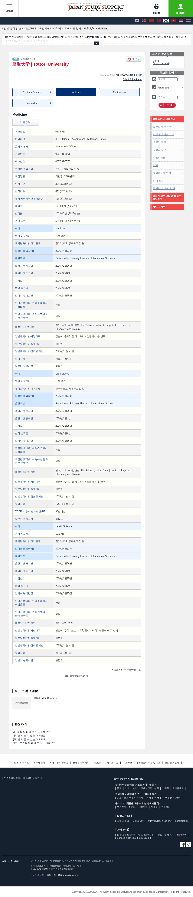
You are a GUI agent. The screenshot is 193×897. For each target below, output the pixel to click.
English (131, 834)
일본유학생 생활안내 (163, 119)
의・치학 (138, 797)
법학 (135, 788)
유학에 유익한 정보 (59, 763)
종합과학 (165, 807)
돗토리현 (25, 59)
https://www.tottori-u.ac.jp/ (129, 75)
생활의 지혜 (159, 142)
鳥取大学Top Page (132, 79)
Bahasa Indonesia (126, 838)
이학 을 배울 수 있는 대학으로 (29, 735)
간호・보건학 (124, 797)
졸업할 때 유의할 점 (164, 188)
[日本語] (137, 21)
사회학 (165, 788)
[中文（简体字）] (151, 21)
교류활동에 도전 (162, 173)
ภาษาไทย (144, 838)
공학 (164, 797)
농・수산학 (175, 797)
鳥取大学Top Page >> (77, 676)
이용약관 (127, 763)
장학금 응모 (159, 149)
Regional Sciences (32, 92)
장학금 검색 (158, 206)
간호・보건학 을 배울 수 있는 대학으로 (33, 743)
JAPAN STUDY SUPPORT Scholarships (168, 821)
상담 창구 (158, 180)
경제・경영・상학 (150, 788)
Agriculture (32, 103)
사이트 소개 (38, 875)
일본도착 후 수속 (162, 126)
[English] (144, 21)
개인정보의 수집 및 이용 (148, 763)
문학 (119, 788)
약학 (148, 797)
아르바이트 (159, 157)
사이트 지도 (113, 763)
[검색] (167, 105)
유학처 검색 (39, 763)
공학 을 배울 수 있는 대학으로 (29, 739)
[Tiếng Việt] (173, 21)
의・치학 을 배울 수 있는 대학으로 (31, 732)
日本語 (120, 834)
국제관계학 (178, 788)
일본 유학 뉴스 (21, 763)
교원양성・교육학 (126, 807)
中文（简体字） (146, 834)
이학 (156, 797)
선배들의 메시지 (81, 763)
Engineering (119, 92)
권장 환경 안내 (172, 763)
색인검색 (98, 763)
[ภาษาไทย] (188, 21)
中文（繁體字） (165, 834)
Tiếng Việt (182, 834)
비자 (155, 165)
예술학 (154, 807)
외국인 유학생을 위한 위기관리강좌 (167, 198)
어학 (127, 788)
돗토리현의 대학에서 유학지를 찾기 (22, 778)
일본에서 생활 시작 (163, 134)
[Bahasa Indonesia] (181, 21)
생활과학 (143, 807)
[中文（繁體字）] (159, 21)
